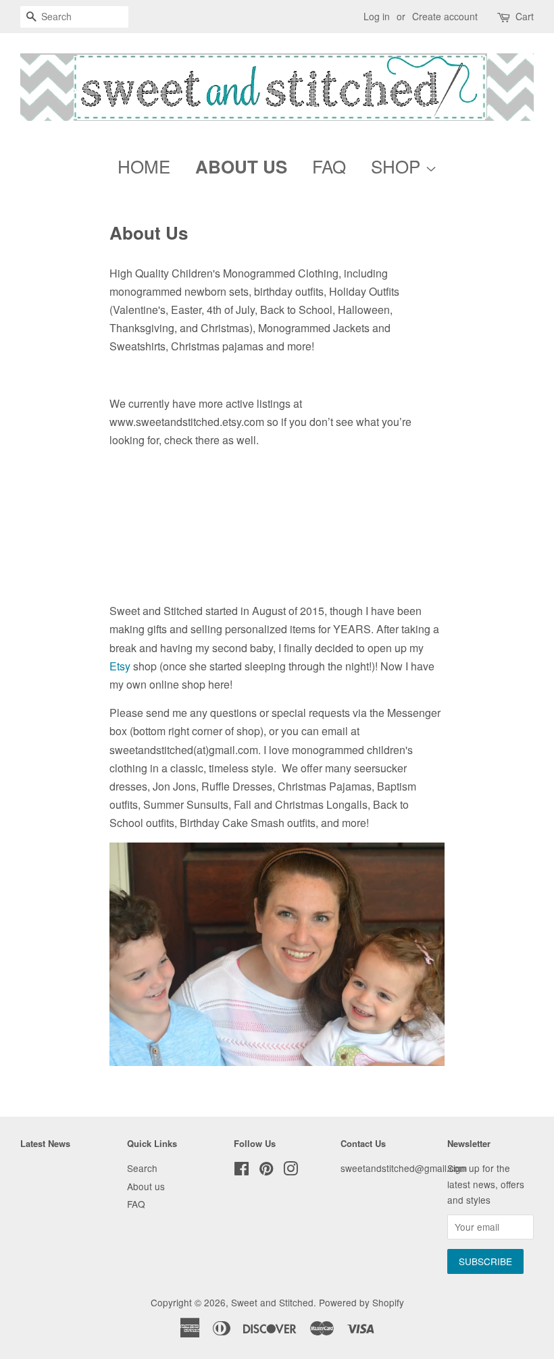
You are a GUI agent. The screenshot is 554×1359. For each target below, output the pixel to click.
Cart (524, 16)
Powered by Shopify (361, 1302)
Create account (445, 16)
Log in (376, 16)
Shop (398, 165)
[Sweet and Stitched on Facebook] (241, 1170)
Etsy (119, 666)
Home (144, 165)
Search (142, 1168)
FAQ (329, 165)
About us (146, 1186)
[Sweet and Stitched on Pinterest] (266, 1170)
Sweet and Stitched (272, 1302)
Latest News (45, 1143)
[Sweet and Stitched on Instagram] (290, 1170)
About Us (241, 166)
